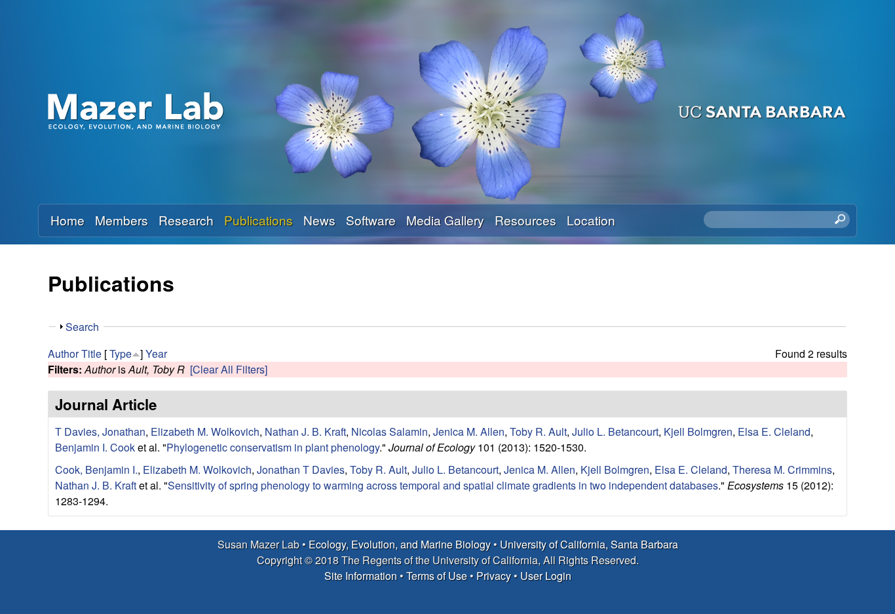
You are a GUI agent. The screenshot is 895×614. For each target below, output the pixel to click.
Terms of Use (436, 575)
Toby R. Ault (538, 431)
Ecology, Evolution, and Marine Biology (400, 544)
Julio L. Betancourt (615, 431)
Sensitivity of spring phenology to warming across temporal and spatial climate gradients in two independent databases (443, 485)
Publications (258, 220)
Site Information (360, 575)
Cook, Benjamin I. (96, 469)
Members (121, 220)
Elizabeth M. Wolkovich (205, 431)
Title (91, 353)
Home (67, 220)
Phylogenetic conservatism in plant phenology (272, 447)
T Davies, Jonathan (100, 431)
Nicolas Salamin (389, 431)
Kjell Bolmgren (698, 431)
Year (156, 353)
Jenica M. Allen (469, 431)
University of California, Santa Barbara (589, 544)
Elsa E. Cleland (774, 431)
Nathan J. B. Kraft (305, 431)
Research (186, 220)
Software (371, 220)
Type (120, 353)
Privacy (493, 575)
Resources (525, 220)
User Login (545, 575)
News (319, 220)
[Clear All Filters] (228, 369)
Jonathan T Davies (301, 469)
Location (591, 220)
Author (63, 353)
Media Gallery (445, 220)
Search (82, 326)
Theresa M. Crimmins (782, 469)
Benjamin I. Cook (95, 447)
